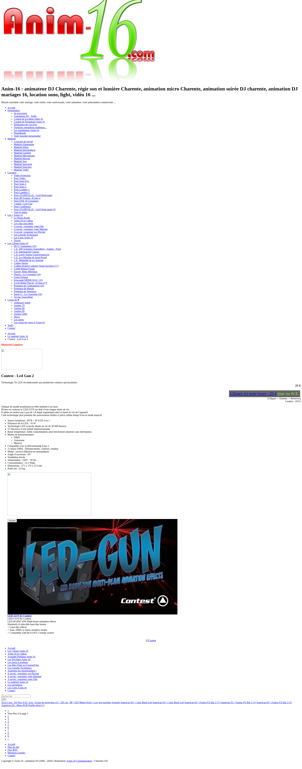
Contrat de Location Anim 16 (28, 119)
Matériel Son (20, 161)
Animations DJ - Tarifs (25, 116)
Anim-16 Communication (79, 761)
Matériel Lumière (22, 153)
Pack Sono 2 (20, 186)
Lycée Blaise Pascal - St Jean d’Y (30, 283)
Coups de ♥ (13, 300)
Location (12, 172)
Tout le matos (20, 212)
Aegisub (116, 702)
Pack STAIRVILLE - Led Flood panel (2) (35, 209)
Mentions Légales (16, 752)
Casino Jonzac (21, 263)
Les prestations (15, 685)
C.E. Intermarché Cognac (26, 251)
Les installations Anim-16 (26, 130)
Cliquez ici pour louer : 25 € (253, 393)
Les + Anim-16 (15, 215)
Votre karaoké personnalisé (27, 136)
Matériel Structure (23, 167)
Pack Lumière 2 (22, 192)
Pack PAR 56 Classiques (26, 201)
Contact (11, 328)
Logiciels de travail (23, 141)
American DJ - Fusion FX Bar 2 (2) (238, 702)
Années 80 (19, 308)
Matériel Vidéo (21, 169)
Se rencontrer (20, 113)
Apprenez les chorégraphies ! (22, 670)
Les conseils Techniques (26, 235)
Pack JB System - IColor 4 (27, 198)
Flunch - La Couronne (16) (27, 274)
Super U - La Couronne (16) (28, 294)
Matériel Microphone (24, 155)
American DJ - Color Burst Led (136, 702)
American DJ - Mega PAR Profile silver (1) (22, 705)
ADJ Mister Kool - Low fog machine (92, 702)
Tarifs (10, 325)
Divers (17, 240)
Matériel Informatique (24, 150)
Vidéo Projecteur (22, 175)
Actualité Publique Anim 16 (21, 656)
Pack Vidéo (19, 178)
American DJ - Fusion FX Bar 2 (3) (274, 702)
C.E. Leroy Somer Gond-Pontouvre (31, 254)
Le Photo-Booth (22, 218)
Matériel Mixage (22, 158)
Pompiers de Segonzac (25, 291)
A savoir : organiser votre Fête (29, 226)
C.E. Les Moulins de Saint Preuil (30, 257)
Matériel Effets (21, 147)
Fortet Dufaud (21, 277)
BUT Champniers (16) (25, 246)
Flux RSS (12, 750)
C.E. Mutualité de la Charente (28, 260)
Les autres (19, 319)
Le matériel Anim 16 (18, 336)
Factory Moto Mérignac (25, 271)
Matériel (12, 138)
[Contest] (151, 640)
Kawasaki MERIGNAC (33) (28, 280)
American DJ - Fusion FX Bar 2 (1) (202, 702)
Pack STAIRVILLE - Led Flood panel (33, 195)
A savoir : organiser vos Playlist (29, 232)
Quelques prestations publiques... (30, 127)
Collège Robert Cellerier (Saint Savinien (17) (36, 266)
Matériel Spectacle (23, 164)
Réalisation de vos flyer (25, 124)
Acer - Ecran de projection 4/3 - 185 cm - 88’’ (51, 702)
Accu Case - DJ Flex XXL (14, 702)
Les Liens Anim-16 (23, 237)
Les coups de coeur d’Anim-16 (29, 322)
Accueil (11, 107)
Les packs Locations (18, 662)
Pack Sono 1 (20, 184)
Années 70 (19, 305)
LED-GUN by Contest (19, 615)
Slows (17, 316)
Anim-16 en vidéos (23, 220)
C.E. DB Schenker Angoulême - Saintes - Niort (37, 249)
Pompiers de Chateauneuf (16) (29, 285)
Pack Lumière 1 (22, 189)
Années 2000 (20, 314)
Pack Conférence (22, 206)
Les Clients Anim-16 (18, 243)
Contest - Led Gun (23, 203)
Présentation (14, 110)
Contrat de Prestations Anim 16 (29, 121)
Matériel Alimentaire (24, 144)
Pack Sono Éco (21, 181)
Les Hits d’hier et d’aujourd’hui (23, 665)
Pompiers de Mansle (24, 288)
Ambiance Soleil (22, 302)
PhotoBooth (20, 133)
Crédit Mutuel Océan (24, 268)
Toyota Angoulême (23, 297)
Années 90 (19, 311)
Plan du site (13, 747)
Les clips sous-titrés (23, 223)
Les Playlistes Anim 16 (19, 659)
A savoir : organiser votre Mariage (31, 229)
